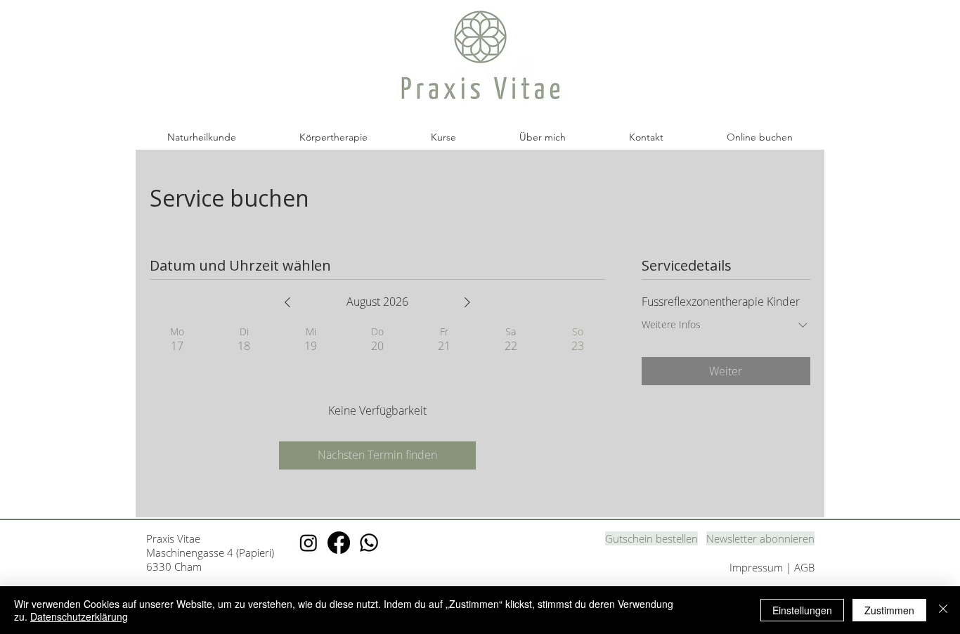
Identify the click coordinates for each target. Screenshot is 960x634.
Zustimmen (889, 610)
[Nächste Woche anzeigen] (467, 302)
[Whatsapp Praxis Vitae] (369, 542)
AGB (804, 567)
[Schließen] (943, 610)
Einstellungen (802, 610)
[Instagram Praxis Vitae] (308, 542)
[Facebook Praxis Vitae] (338, 542)
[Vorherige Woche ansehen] (287, 302)
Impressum (757, 567)
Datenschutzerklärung (79, 616)
